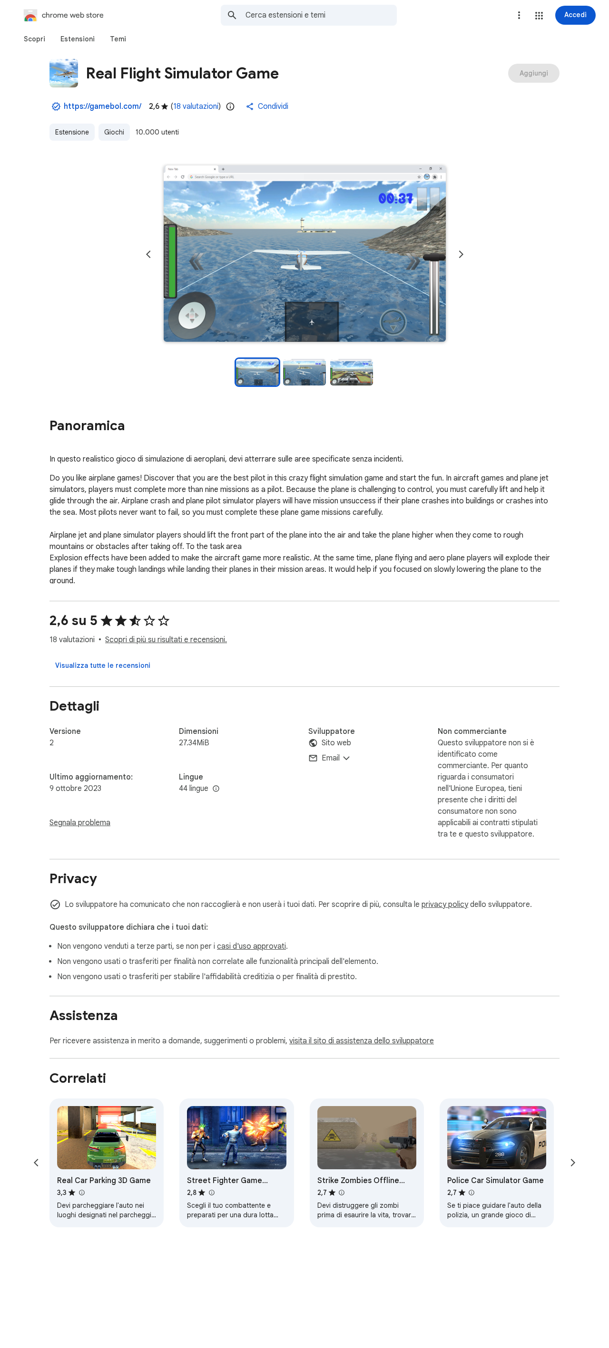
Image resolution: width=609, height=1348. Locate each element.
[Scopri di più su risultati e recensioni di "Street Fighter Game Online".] (211, 1192)
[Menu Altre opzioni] (519, 15)
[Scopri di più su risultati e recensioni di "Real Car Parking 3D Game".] (81, 1192)
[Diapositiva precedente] (148, 254)
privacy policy (445, 904)
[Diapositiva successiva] (461, 254)
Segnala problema (79, 823)
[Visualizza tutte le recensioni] (102, 665)
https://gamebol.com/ (102, 106)
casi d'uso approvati (251, 946)
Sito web (336, 743)
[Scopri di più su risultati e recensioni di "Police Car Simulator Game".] (471, 1192)
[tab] (34, 39)
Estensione (72, 132)
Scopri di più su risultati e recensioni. (166, 640)
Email (331, 758)
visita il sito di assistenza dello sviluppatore (361, 1041)
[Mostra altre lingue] (216, 789)
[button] (539, 15)
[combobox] (321, 15)
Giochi (114, 132)
